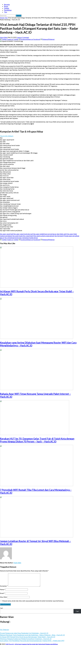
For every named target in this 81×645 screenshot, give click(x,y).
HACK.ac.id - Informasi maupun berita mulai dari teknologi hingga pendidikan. (32, 644)
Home (2, 18)
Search (19, 15)
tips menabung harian (11, 238)
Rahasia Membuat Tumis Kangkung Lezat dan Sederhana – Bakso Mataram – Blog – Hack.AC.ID (32, 635)
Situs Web (3, 597)
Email (2, 593)
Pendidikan (8, 10)
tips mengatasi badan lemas (28, 238)
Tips (5, 12)
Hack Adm (3, 37)
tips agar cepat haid (6, 234)
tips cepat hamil (28, 236)
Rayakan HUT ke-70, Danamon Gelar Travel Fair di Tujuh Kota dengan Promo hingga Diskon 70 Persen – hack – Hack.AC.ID (37, 440)
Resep (6, 6)
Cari (1, 608)
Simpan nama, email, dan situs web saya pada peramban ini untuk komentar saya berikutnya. (33, 601)
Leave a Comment (23, 37)
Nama (2, 589)
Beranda (7, 4)
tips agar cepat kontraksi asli (23, 234)
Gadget (6, 8)
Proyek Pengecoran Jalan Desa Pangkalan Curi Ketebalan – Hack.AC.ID (24, 633)
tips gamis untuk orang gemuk (44, 236)
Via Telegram (4, 629)
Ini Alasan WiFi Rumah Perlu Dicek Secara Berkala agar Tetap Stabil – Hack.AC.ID (27, 637)
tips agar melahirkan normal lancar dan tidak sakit (50, 234)
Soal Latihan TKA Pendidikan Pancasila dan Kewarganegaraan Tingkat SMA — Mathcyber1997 (32, 641)
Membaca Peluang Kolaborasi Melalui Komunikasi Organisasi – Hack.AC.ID (25, 639)
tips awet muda (17, 236)
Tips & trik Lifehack (6, 136)
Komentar (4, 586)
